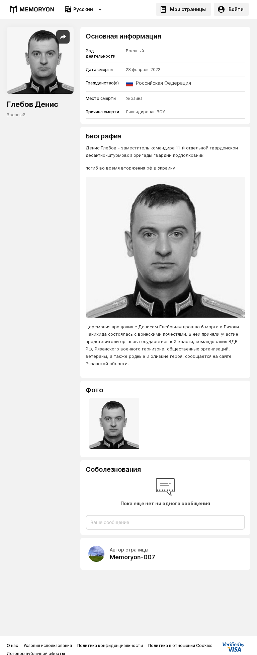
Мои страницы (188, 9)
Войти (236, 9)
